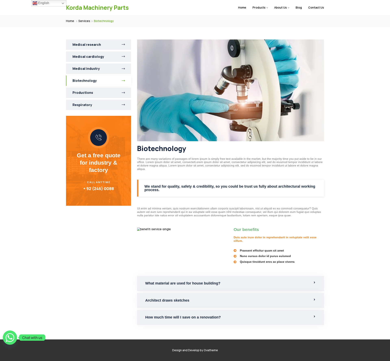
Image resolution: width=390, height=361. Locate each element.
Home (242, 7)
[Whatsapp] (10, 337)
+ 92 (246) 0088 (98, 188)
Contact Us (316, 7)
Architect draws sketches (167, 300)
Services (84, 21)
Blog (299, 7)
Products (258, 7)
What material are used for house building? (182, 283)
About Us (280, 7)
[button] (230, 283)
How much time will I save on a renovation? (183, 317)
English (43, 3)
